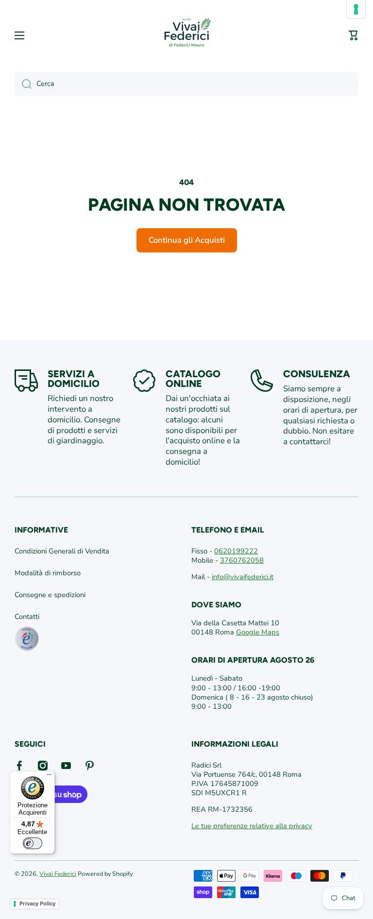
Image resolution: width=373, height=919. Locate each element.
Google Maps (257, 632)
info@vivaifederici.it (242, 577)
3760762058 (242, 560)
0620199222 (236, 551)
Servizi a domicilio (74, 378)
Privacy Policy (37, 903)
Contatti (27, 616)
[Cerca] (23, 84)
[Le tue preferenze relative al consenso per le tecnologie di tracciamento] (356, 9)
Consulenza (316, 374)
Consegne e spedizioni (50, 595)
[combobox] (186, 84)
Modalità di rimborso (48, 573)
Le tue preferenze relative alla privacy (251, 826)
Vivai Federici (57, 873)
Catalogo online (193, 378)
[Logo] (186, 35)
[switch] (32, 843)
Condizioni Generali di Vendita (62, 551)
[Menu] (49, 777)
